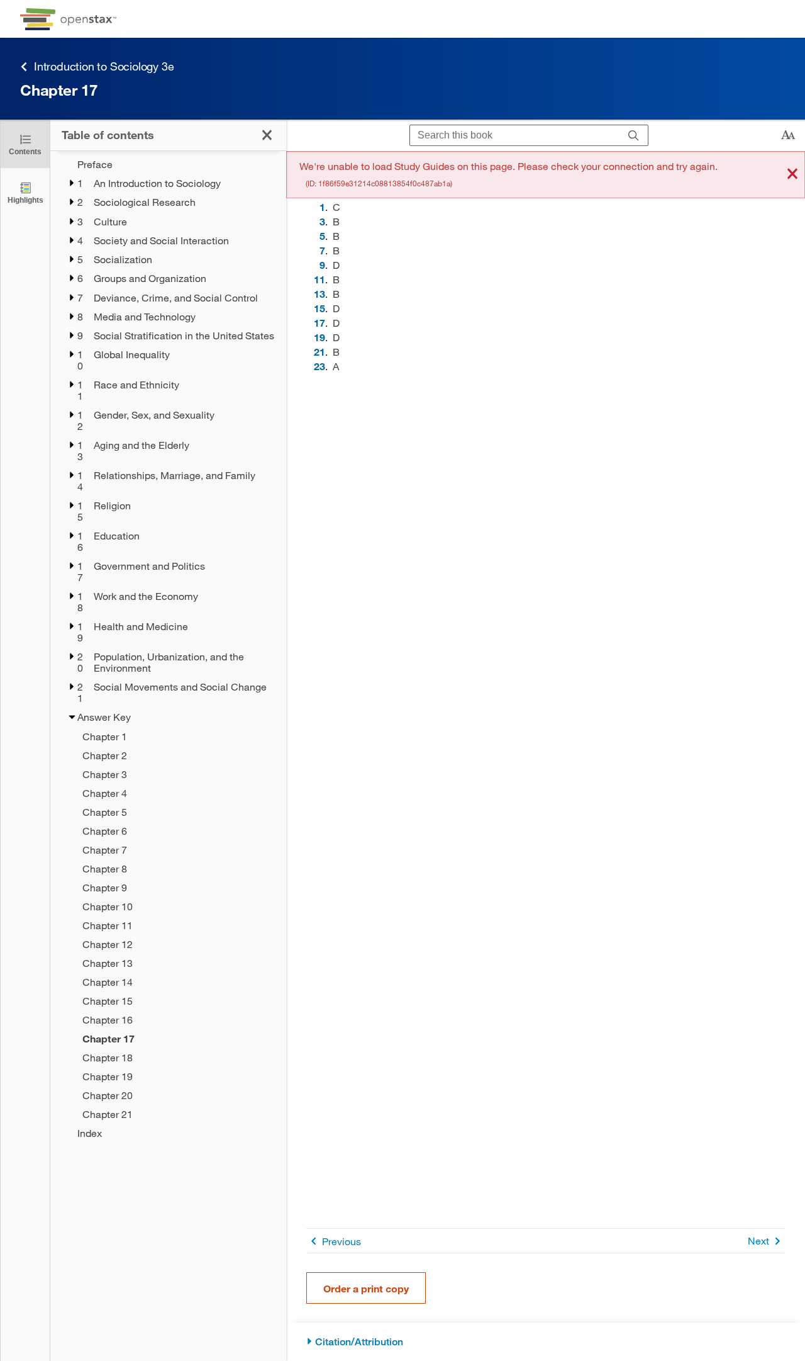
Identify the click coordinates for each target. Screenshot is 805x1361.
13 (319, 294)
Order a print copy (366, 1288)
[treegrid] (168, 649)
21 (319, 352)
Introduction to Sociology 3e (104, 66)
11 (319, 279)
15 (319, 308)
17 (319, 323)
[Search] (633, 136)
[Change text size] (788, 135)
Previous (341, 1241)
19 (319, 337)
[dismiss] (792, 174)
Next (758, 1240)
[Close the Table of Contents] (267, 135)
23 (319, 366)
